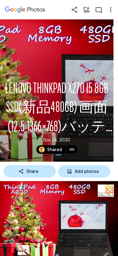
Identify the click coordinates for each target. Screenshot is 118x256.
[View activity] (99, 10)
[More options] (111, 10)
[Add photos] (86, 10)
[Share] (74, 10)
